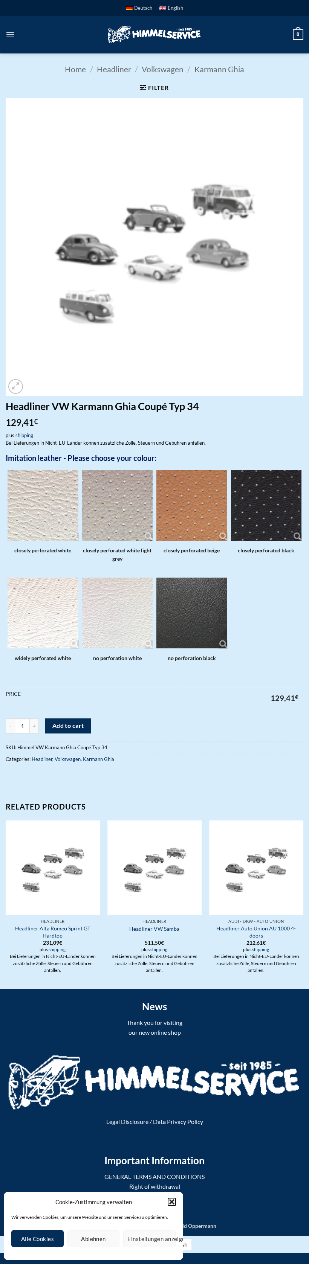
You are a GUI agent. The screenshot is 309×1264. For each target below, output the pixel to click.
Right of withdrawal (154, 1186)
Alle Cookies (37, 1238)
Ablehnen (93, 1238)
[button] (172, 1202)
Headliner (114, 69)
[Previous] (6, 904)
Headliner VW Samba (154, 929)
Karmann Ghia (219, 69)
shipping (24, 435)
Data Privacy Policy (178, 1121)
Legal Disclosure (127, 1121)
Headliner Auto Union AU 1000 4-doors (256, 932)
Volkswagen (163, 69)
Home (75, 69)
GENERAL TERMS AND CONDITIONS (154, 1176)
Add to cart (68, 725)
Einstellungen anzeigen (151, 1238)
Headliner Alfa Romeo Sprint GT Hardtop (52, 932)
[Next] (303, 904)
